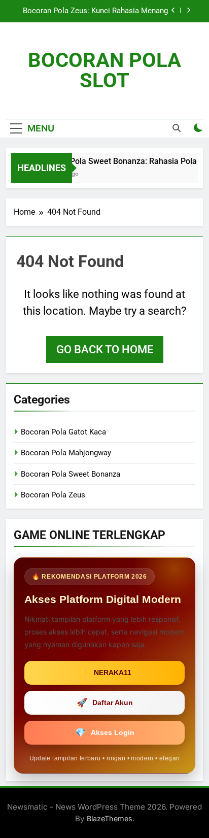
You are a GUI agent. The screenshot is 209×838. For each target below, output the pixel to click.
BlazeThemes (109, 818)
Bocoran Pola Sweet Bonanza (70, 474)
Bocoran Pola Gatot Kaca (63, 432)
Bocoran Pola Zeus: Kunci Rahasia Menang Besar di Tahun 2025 (95, 11)
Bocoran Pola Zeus (53, 494)
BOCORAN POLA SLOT (104, 70)
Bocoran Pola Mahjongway (66, 452)
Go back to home (104, 349)
